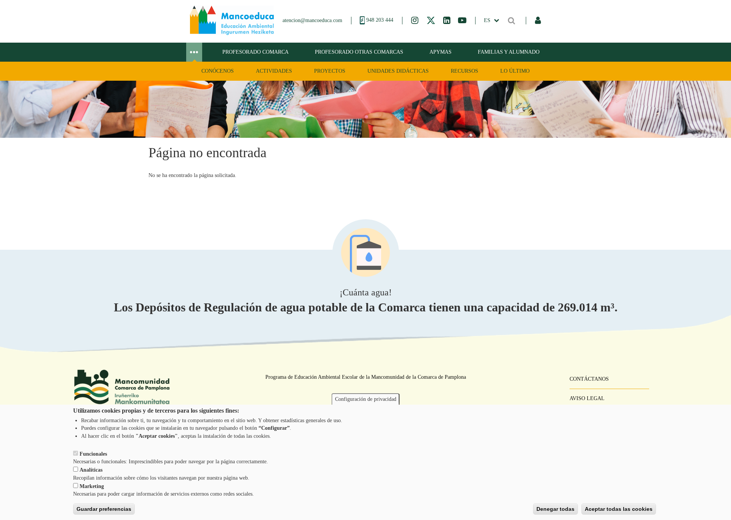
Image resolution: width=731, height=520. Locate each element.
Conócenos (217, 71)
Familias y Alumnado (508, 52)
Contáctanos (589, 379)
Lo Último (515, 71)
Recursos (464, 71)
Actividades (274, 71)
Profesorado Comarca (255, 52)
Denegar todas (555, 509)
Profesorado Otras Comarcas (359, 52)
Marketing (92, 486)
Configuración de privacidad (365, 399)
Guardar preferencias (104, 509)
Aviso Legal (587, 398)
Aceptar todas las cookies (619, 509)
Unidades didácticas (398, 71)
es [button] (488, 20)
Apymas (440, 52)
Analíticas (91, 470)
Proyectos (329, 71)
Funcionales (93, 453)
